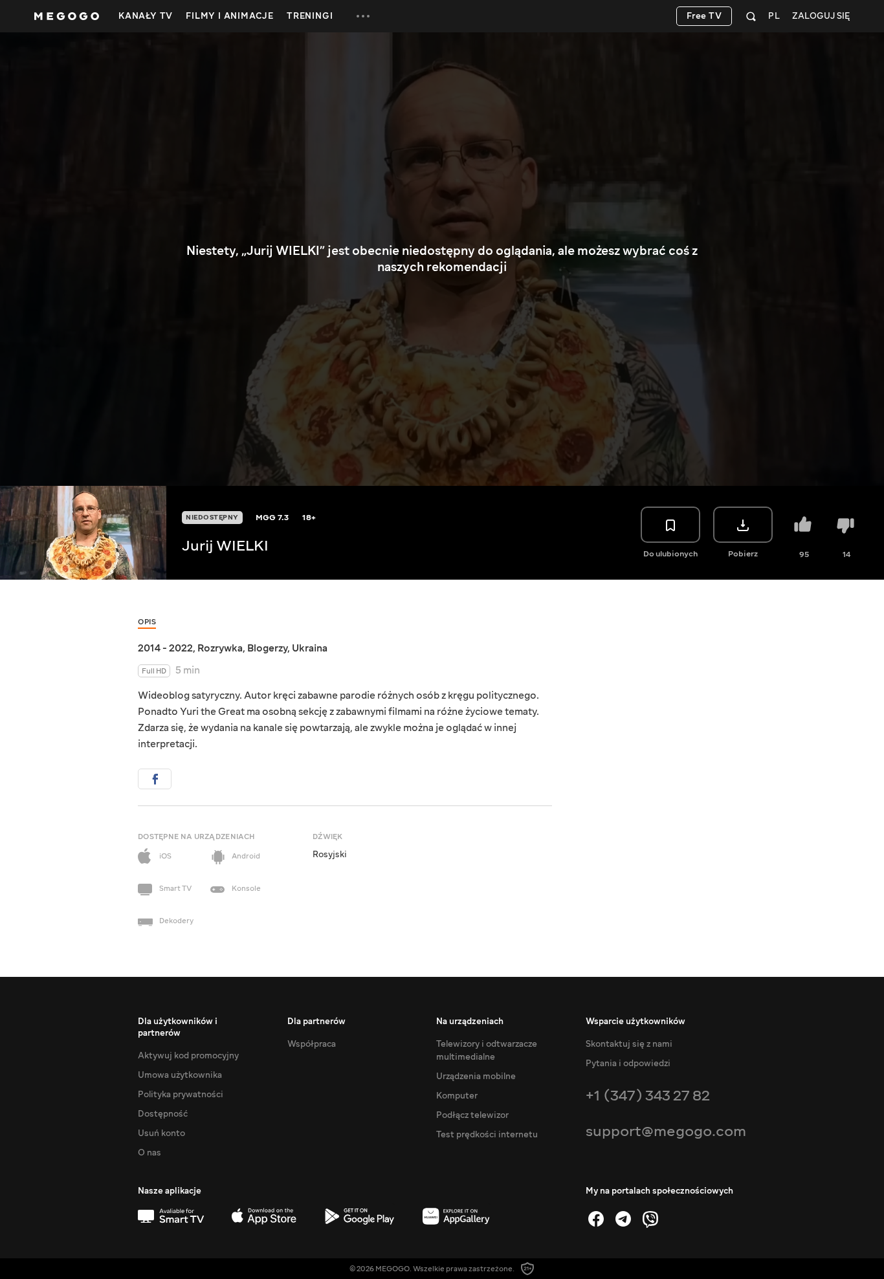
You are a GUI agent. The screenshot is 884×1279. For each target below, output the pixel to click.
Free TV (704, 16)
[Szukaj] (751, 16)
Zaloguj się (821, 16)
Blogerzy (267, 648)
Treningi (310, 16)
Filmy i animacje (230, 16)
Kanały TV (145, 16)
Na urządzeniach (469, 1021)
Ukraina (309, 648)
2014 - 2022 (165, 648)
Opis (147, 622)
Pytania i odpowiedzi (628, 1063)
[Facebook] (596, 1218)
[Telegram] (623, 1218)
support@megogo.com (666, 1131)
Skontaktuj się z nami (629, 1044)
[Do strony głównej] (66, 16)
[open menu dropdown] (363, 16)
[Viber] (650, 1218)
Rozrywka (220, 648)
